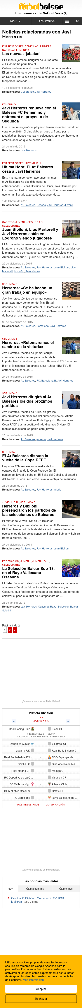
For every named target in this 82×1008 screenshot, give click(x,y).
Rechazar (41, 998)
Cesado (41, 205)
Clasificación (55, 804)
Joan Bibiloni (61, 267)
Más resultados (28, 804)
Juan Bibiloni (61, 548)
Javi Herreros (43, 91)
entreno (41, 439)
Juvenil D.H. (33, 163)
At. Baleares (28, 205)
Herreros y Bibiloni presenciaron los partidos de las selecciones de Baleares (29, 510)
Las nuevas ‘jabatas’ (21, 53)
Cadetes (8, 222)
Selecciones (11, 225)
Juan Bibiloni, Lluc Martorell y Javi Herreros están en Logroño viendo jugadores (30, 233)
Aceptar (41, 989)
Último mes (66, 888)
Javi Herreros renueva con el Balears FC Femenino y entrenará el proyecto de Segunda (29, 114)
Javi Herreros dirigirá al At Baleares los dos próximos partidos (27, 401)
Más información (33, 980)
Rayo (53, 606)
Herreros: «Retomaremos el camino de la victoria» (28, 345)
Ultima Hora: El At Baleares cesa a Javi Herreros (27, 169)
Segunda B (35, 222)
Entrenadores (13, 46)
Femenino (31, 46)
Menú (13, 21)
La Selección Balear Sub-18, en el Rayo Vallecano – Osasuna (28, 573)
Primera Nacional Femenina (26, 48)
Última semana (35, 888)
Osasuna (43, 606)
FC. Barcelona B (46, 380)
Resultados (46, 21)
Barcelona (43, 326)
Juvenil (69, 205)
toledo (57, 489)
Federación (10, 561)
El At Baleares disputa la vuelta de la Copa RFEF (25, 458)
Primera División (41, 713)
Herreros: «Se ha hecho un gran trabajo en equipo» (27, 290)
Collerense (27, 91)
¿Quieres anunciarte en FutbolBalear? (41, 701)
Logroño (19, 271)
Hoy (10, 888)
